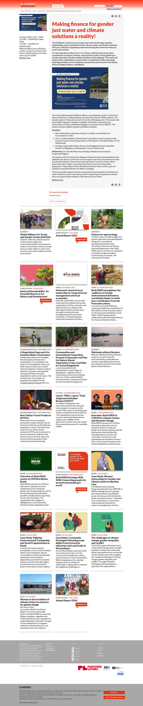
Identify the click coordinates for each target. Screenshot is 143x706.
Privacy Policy (34, 665)
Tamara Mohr (28, 607)
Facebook (77, 651)
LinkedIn (77, 659)
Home (22, 11)
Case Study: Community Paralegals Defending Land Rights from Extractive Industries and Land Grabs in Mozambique (71, 543)
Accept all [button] (114, 692)
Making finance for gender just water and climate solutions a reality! (63, 11)
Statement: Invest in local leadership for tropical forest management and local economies (71, 294)
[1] (33, 30)
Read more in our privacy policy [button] (28, 702)
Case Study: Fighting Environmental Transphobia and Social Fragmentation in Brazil (35, 541)
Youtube (77, 656)
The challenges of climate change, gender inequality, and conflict (105, 540)
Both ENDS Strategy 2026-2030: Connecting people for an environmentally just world (71, 481)
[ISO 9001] (107, 670)
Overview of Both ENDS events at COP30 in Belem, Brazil (34, 479)
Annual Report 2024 (66, 600)
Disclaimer (41, 665)
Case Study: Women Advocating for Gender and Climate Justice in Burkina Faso (105, 480)
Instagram (78, 648)
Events (34, 11)
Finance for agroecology (104, 234)
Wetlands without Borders (105, 352)
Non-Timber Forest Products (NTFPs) (35, 416)
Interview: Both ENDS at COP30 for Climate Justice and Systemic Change (105, 418)
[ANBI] (120, 675)
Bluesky (77, 653)
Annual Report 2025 (66, 235)
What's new (28, 11)
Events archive (41, 11)
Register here (57, 180)
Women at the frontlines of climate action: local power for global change (34, 602)
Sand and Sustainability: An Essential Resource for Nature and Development (34, 294)
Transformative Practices (30, 383)
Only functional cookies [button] (114, 697)
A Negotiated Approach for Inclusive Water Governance (35, 353)
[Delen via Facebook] (119, 16)
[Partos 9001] (118, 670)
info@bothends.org (50, 650)
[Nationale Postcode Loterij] (90, 670)
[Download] (81, 242)
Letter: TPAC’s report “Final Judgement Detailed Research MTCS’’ (70, 398)
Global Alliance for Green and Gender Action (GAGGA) (35, 235)
